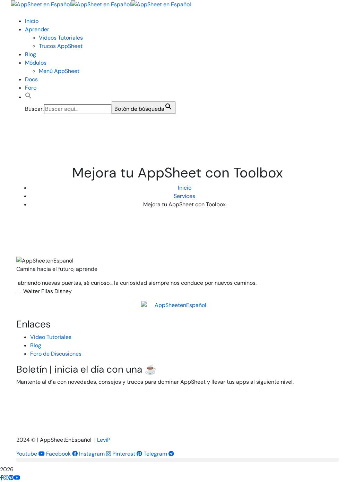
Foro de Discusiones (55, 353)
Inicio (184, 187)
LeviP (103, 439)
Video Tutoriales (50, 337)
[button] (28, 97)
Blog (35, 345)
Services (184, 196)
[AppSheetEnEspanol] (177, 309)
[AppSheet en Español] (41, 4)
